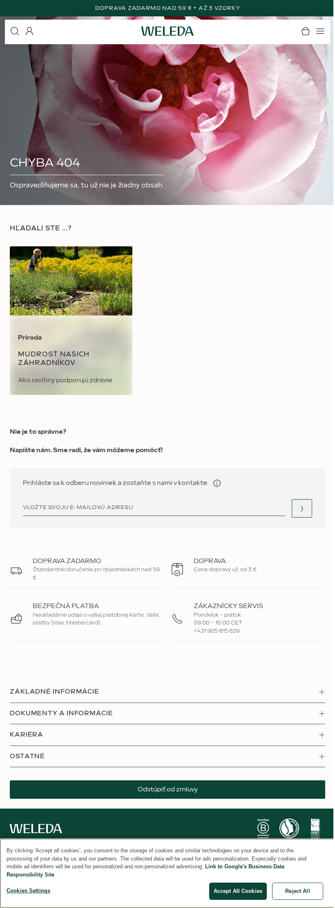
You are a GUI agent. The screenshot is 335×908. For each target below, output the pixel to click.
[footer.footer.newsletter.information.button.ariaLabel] (217, 483)
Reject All (297, 891)
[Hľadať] (15, 31)
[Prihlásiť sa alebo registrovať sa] (29, 31)
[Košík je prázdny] (305, 31)
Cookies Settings (28, 891)
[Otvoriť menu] (320, 31)
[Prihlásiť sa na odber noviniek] (302, 508)
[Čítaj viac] (263, 828)
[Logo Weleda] (167, 31)
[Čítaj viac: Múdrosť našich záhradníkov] (71, 320)
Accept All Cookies (238, 891)
